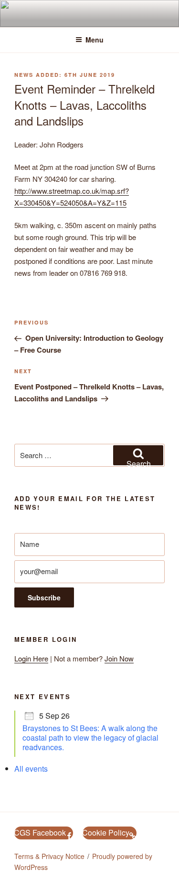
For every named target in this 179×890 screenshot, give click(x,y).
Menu (94, 39)
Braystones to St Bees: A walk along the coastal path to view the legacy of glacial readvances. (90, 737)
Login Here (31, 658)
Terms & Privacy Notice (49, 856)
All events (31, 768)
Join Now (119, 658)
